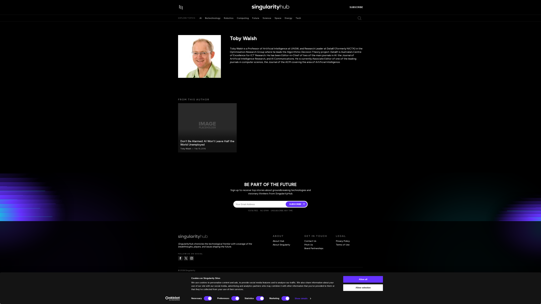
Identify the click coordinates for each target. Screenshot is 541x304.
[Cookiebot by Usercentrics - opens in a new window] (172, 298)
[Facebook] (180, 258)
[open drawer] (181, 7)
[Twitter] (186, 258)
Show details (301, 298)
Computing (243, 18)
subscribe (356, 7)
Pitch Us (308, 244)
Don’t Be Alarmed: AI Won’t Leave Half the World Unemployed (207, 142)
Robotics (228, 18)
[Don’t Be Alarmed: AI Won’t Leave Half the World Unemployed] (207, 127)
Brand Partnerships (313, 248)
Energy (288, 18)
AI (200, 18)
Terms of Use (343, 244)
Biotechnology (212, 18)
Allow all (363, 279)
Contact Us (310, 241)
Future (255, 18)
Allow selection (363, 287)
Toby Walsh (185, 148)
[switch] (235, 298)
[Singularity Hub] (270, 7)
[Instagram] (191, 258)
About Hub (278, 241)
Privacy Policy (343, 241)
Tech (298, 18)
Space (278, 18)
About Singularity (281, 244)
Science (267, 18)
